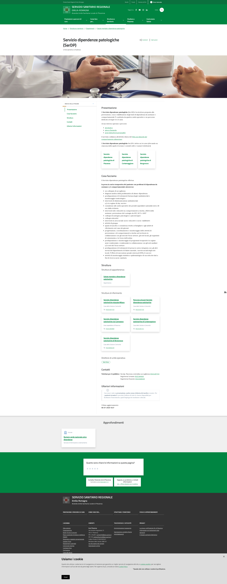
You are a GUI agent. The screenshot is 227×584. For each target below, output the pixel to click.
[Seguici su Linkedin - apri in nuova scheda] (146, 10)
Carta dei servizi (67, 552)
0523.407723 (110, 309)
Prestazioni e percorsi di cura (74, 512)
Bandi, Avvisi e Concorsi (70, 533)
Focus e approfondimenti (149, 512)
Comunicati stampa (68, 546)
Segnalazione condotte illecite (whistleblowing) (123, 533)
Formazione (66, 550)
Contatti (91, 523)
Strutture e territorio (76, 28)
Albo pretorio (66, 528)
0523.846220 (110, 348)
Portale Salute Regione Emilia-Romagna (73, 2)
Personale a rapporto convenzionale (73, 539)
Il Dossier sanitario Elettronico (148, 535)
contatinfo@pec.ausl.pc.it (104, 535)
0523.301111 (104, 482)
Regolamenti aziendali (69, 544)
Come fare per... (94, 512)
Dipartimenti (90, 28)
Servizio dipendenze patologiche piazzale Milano (114, 301)
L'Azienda (66, 523)
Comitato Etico (67, 548)
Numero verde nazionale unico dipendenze (75, 438)
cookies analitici (145, 564)
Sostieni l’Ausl (67, 541)
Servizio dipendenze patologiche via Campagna (114, 320)
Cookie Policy (123, 566)
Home (65, 28)
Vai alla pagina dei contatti (96, 544)
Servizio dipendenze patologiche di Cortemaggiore (144, 320)
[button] (162, 10)
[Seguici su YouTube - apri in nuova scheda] (139, 10)
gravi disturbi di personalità (115, 133)
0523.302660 (110, 329)
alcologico (109, 128)
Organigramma (67, 530)
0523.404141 (140, 329)
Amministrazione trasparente (122, 528)
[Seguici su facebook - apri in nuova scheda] (135, 10)
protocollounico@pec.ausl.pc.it (102, 537)
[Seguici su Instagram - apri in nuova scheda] (142, 10)
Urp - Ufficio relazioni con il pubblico (127, 484)
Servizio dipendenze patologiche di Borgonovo (113, 339)
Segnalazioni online (94, 546)
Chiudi (66, 577)
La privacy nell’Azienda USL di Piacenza (151, 528)
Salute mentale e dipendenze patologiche (111, 28)
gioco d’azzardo (111, 130)
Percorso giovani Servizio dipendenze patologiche (142, 301)
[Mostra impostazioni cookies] (225, 292)
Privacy (142, 523)
